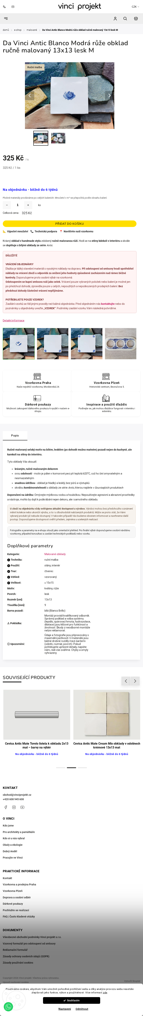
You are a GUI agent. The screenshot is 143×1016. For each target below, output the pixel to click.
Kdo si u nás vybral (14, 838)
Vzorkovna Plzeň (13, 890)
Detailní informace (13, 320)
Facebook (5, 807)
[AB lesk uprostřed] (19, 344)
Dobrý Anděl (10, 851)
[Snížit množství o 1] (7, 205)
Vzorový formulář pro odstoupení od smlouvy (29, 943)
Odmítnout (82, 1008)
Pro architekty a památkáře (19, 832)
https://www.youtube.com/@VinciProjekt (22, 807)
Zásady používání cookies (18, 962)
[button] (8, 1006)
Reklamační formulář (15, 949)
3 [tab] (82, 767)
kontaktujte (108, 303)
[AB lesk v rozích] (87, 344)
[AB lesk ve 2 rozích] (53, 344)
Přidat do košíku (69, 223)
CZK (134, 6)
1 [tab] (60, 767)
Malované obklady (55, 554)
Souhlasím (73, 1000)
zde (105, 992)
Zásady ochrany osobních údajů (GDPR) (26, 956)
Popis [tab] (15, 435)
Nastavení (64, 1009)
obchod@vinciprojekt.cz (17, 794)
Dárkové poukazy (13, 903)
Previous (126, 681)
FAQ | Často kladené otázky (19, 916)
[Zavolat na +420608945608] (5, 6)
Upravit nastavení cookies (16, 982)
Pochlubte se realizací (16, 910)
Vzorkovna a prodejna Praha (19, 884)
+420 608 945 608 (13, 799)
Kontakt (7, 878)
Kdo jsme (8, 825)
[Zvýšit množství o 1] (28, 205)
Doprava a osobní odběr (17, 897)
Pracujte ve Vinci (13, 857)
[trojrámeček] (121, 344)
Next (135, 681)
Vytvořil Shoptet (132, 981)
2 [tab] (71, 767)
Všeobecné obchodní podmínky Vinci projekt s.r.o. (32, 937)
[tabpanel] (37, 727)
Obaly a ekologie (13, 844)
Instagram (14, 807)
